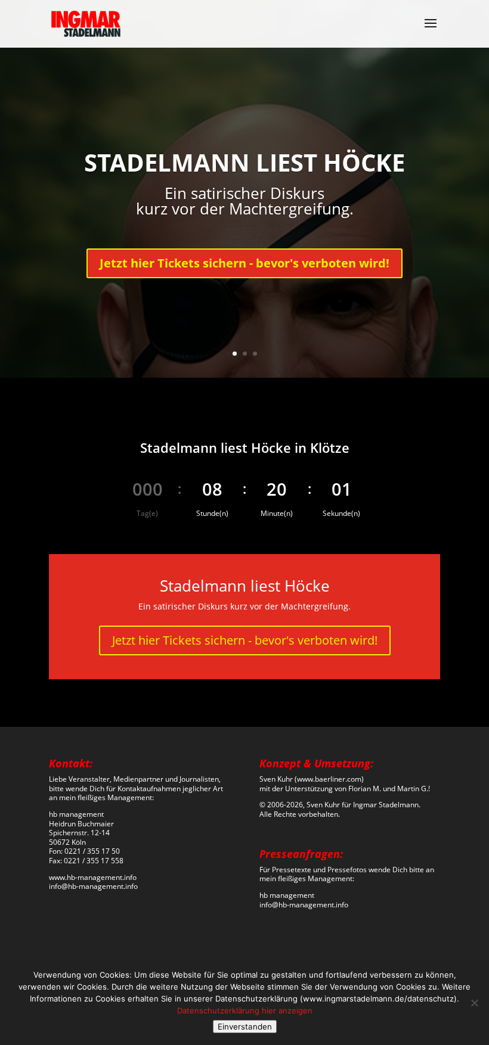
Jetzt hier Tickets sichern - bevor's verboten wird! (244, 263)
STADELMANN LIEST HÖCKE (244, 162)
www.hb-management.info (93, 877)
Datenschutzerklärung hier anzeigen (244, 1010)
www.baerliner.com (329, 779)
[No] (474, 1003)
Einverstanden (245, 1026)
